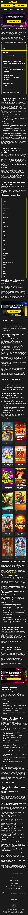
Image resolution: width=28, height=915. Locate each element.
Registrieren (21, 5)
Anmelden (7, 5)
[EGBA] (22, 893)
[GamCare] (5, 893)
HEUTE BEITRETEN (14, 679)
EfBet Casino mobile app (20, 652)
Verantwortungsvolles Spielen (14, 888)
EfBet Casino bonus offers (10, 572)
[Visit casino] (14, 19)
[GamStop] (14, 899)
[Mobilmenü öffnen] (2, 2)
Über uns (14, 877)
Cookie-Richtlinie (14, 883)
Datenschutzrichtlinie (14, 880)
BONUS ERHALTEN (14, 21)
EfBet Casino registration (7, 111)
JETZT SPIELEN (14, 311)
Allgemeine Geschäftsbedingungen (14, 885)
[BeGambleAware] (14, 893)
